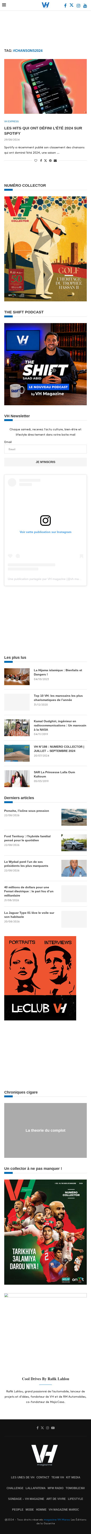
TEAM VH (57, 1477)
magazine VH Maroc (57, 1519)
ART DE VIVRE (56, 1498)
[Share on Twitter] (45, 160)
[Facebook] (65, 6)
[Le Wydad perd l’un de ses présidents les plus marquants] (74, 868)
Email (8, 442)
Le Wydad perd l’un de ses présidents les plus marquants (26, 864)
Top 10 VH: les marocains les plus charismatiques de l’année (58, 698)
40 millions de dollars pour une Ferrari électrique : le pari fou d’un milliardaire (29, 891)
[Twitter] (71, 6)
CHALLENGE (15, 1488)
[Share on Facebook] (41, 160)
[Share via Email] (55, 160)
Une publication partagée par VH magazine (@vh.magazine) (48, 579)
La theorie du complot (45, 1130)
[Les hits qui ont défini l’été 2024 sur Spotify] (45, 86)
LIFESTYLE (75, 1498)
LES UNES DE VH (22, 1477)
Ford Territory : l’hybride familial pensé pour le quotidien (27, 838)
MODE (30, 1509)
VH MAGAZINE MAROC (64, 1509)
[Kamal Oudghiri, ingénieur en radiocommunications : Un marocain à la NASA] (17, 727)
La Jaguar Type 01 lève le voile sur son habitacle (29, 915)
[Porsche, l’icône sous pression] (74, 817)
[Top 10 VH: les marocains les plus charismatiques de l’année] (17, 702)
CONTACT (42, 1477)
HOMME (41, 1509)
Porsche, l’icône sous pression (26, 810)
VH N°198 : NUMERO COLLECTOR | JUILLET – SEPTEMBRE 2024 (59, 749)
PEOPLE (17, 1509)
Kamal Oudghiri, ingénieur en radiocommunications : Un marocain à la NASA (60, 725)
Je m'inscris (45, 462)
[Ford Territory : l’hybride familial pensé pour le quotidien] (74, 842)
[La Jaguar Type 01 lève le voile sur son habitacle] (74, 919)
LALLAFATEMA (36, 1488)
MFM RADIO (55, 1488)
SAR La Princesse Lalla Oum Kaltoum (54, 774)
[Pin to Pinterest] (50, 160)
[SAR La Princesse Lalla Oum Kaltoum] (17, 778)
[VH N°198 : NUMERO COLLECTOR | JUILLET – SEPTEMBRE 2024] (17, 753)
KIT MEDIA (73, 1477)
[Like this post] (35, 160)
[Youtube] (85, 6)
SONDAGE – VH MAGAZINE (26, 1498)
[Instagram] (79, 6)
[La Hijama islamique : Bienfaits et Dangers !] (17, 676)
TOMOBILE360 (75, 1488)
